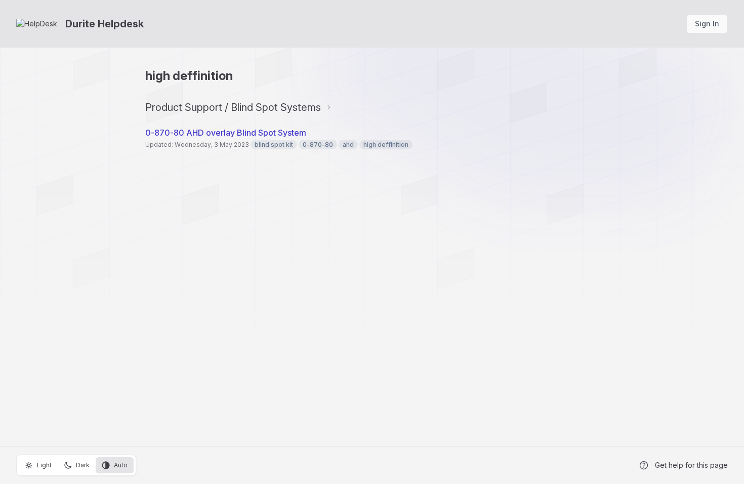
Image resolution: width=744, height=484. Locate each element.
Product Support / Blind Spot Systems (233, 107)
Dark (83, 465)
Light (44, 465)
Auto (121, 465)
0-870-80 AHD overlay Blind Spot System (225, 133)
